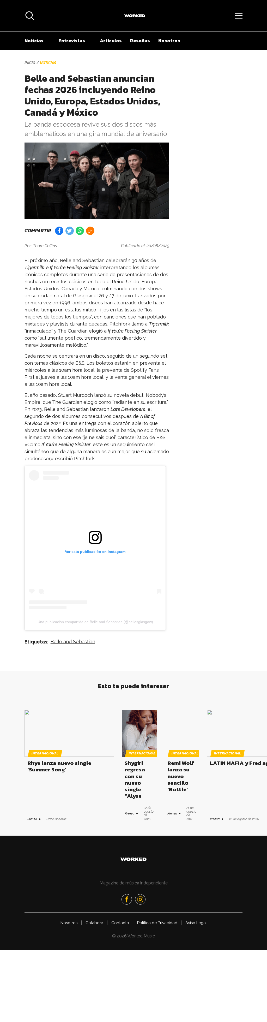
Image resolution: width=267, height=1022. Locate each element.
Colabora (94, 922)
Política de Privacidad (157, 922)
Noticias (34, 40)
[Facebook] (127, 899)
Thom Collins (45, 245)
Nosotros (169, 40)
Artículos (111, 40)
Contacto (120, 922)
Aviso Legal (196, 922)
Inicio (30, 63)
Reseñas (140, 40)
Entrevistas (71, 40)
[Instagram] (140, 899)
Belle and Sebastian (73, 641)
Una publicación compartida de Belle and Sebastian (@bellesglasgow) (95, 622)
